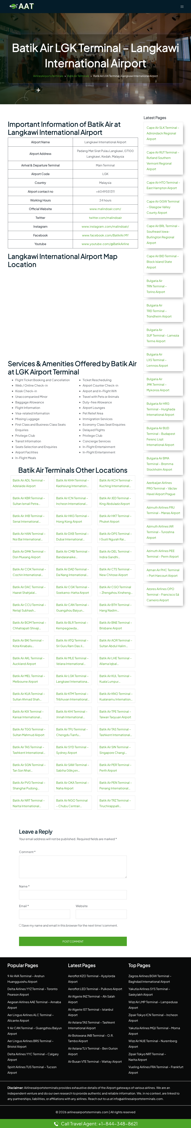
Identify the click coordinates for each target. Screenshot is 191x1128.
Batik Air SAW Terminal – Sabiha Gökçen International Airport (72, 768)
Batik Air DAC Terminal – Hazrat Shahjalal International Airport (29, 590)
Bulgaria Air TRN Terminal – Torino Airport (157, 286)
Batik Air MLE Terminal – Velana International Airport (72, 661)
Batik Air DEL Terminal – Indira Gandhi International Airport (115, 554)
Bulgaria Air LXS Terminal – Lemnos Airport (157, 359)
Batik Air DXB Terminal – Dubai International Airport (72, 537)
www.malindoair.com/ (105, 209)
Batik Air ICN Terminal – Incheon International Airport (72, 501)
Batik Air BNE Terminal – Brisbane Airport (115, 625)
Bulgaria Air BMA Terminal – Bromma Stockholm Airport (160, 463)
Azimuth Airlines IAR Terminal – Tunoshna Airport (160, 531)
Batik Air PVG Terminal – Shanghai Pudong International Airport (29, 786)
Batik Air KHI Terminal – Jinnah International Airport (71, 714)
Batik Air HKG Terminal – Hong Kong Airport (72, 518)
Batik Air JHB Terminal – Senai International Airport (29, 519)
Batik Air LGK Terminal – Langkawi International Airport (72, 679)
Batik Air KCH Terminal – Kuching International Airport (115, 483)
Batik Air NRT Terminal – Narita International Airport (29, 803)
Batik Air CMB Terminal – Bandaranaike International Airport (73, 554)
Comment (27, 852)
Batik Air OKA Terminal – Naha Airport (72, 785)
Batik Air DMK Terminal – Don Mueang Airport (29, 554)
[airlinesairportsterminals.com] (22, 6)
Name (24, 886)
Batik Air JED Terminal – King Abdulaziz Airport (115, 501)
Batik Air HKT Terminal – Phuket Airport (115, 518)
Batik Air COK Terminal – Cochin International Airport (29, 572)
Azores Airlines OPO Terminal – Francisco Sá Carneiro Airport (163, 594)
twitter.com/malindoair (105, 218)
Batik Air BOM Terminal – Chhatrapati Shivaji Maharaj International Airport (29, 626)
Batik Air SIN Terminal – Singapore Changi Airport (115, 750)
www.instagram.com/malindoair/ (105, 226)
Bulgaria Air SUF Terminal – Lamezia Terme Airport (163, 335)
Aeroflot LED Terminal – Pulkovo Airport (95, 989)
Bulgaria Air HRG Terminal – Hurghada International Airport (161, 409)
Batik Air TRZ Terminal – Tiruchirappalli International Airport (115, 803)
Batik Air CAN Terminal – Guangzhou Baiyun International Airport (72, 608)
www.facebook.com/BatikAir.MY (105, 235)
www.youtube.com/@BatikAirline (105, 244)
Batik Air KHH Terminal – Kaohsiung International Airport (72, 483)
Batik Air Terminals (78, 75)
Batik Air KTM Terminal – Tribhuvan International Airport (72, 697)
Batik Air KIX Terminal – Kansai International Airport (28, 714)
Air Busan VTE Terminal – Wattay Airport (95, 1061)
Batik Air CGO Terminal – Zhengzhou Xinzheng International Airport (115, 590)
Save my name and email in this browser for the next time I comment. (70, 925)
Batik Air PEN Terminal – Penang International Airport (115, 786)
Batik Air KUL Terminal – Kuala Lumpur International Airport (115, 679)
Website (82, 906)
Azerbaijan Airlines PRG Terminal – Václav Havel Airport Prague (162, 488)
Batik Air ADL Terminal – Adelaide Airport (29, 483)
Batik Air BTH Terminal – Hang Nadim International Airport (115, 608)
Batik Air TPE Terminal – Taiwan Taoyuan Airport (115, 714)
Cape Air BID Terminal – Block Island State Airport (163, 261)
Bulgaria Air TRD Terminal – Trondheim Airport (159, 310)
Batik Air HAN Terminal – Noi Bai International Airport (29, 537)
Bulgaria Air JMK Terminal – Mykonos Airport (158, 384)
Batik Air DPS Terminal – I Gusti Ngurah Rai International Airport (115, 537)
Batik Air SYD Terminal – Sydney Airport (72, 750)
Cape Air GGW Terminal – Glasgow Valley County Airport (163, 207)
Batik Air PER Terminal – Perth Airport (115, 767)
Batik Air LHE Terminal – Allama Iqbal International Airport (115, 661)
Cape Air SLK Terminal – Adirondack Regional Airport (163, 133)
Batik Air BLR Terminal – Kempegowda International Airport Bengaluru (72, 626)
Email (24, 906)
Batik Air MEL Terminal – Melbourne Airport (29, 678)
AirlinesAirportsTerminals (48, 75)
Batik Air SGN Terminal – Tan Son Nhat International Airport (29, 768)
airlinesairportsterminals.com (87, 1112)
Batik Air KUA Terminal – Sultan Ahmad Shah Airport (29, 697)
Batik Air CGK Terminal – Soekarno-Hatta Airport (72, 590)
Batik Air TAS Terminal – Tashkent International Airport (115, 732)
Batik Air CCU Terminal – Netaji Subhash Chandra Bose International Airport (29, 608)
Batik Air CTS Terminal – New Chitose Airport (115, 572)
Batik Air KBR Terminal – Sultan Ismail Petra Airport (29, 501)
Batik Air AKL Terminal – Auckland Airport (29, 661)
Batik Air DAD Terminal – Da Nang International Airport (72, 572)
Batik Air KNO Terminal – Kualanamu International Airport (116, 697)
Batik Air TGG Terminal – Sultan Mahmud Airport (29, 732)
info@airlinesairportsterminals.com (138, 1099)
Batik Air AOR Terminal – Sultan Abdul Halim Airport (115, 643)
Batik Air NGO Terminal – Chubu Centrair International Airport (72, 803)
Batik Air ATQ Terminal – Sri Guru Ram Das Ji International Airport (72, 643)
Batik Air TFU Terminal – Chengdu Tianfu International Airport (72, 732)
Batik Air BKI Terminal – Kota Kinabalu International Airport (28, 643)
